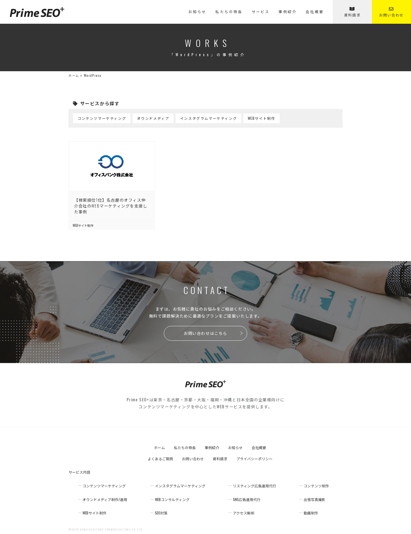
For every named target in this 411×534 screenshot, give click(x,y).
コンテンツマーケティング (101, 118)
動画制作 (311, 513)
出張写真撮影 (314, 500)
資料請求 (352, 15)
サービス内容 (79, 472)
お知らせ (197, 12)
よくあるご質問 (160, 459)
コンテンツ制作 (316, 486)
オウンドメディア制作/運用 (104, 500)
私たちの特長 (228, 12)
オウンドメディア (153, 118)
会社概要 (315, 12)
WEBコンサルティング (172, 500)
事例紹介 (287, 12)
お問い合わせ (391, 15)
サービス (261, 12)
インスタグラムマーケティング (208, 118)
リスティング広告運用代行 (254, 486)
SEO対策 (161, 513)
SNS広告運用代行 (247, 500)
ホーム (73, 75)
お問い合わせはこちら (205, 333)
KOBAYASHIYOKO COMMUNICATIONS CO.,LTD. (111, 529)
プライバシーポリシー (254, 459)
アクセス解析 (243, 513)
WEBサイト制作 (261, 118)
